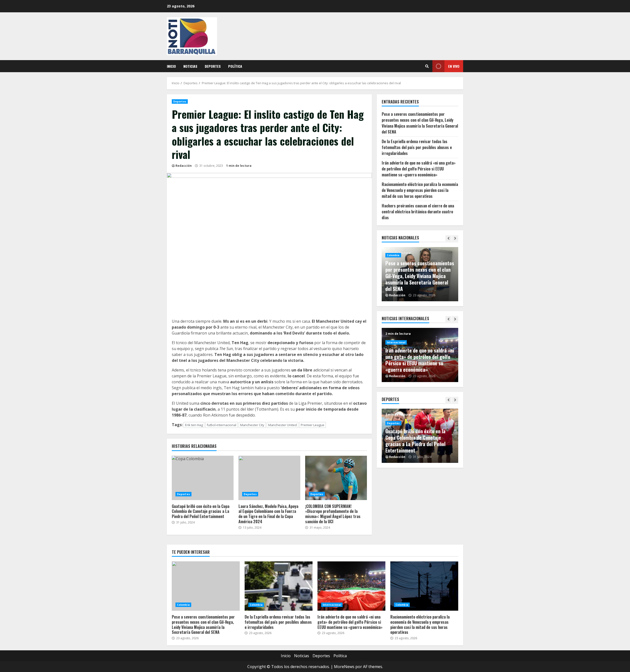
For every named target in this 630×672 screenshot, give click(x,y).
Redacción (183, 166)
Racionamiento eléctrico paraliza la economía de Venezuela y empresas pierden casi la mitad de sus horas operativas (420, 190)
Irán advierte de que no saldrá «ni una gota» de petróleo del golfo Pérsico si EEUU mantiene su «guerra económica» (419, 169)
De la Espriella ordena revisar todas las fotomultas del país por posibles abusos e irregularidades (417, 147)
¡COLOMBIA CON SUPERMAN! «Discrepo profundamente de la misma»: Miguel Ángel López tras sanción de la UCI (336, 478)
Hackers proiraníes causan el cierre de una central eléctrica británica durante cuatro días (418, 211)
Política (235, 66)
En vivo (453, 66)
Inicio (171, 66)
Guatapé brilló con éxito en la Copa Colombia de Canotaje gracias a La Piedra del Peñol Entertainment (203, 478)
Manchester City (252, 425)
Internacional (396, 342)
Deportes (213, 66)
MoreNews (344, 666)
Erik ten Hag (194, 425)
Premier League (312, 425)
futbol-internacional (221, 425)
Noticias (190, 66)
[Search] (427, 66)
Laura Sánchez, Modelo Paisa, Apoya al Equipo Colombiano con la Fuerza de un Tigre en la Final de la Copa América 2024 (269, 478)
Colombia (393, 255)
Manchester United (282, 425)
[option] (420, 274)
